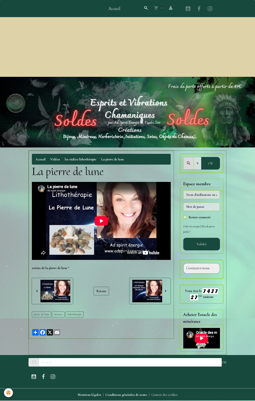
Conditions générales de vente (126, 394)
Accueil (114, 8)
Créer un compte (191, 226)
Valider (202, 244)
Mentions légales (89, 394)
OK (210, 163)
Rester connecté (200, 217)
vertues (58, 314)
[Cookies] (8, 392)
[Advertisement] (127, 47)
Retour (101, 291)
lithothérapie (74, 314)
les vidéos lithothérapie (80, 159)
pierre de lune (41, 314)
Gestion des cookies (164, 394)
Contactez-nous (198, 268)
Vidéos (55, 159)
